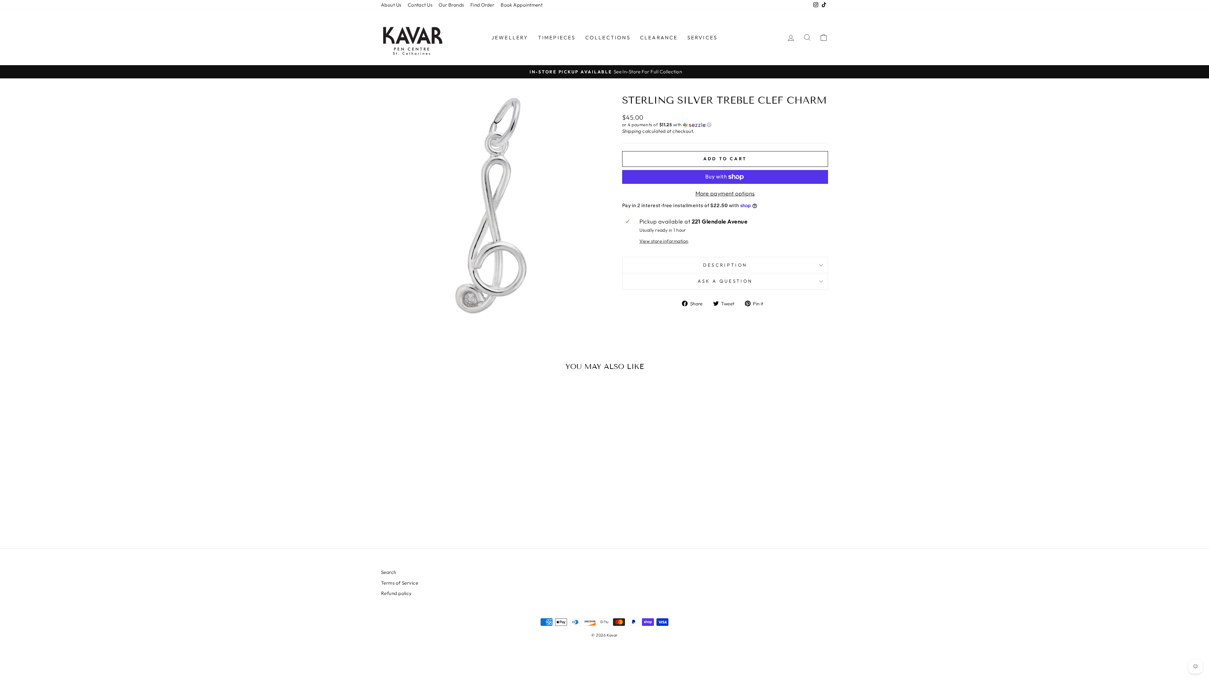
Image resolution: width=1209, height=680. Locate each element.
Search (388, 572)
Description (725, 265)
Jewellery (510, 37)
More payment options (725, 193)
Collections (608, 37)
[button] (725, 125)
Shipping (631, 131)
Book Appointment (521, 5)
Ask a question (725, 281)
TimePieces (557, 37)
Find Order (482, 5)
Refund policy (396, 593)
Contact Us (420, 5)
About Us (391, 5)
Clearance (659, 37)
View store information (664, 241)
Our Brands (451, 5)
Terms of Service (399, 583)
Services (702, 37)
